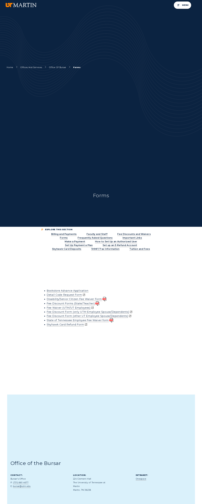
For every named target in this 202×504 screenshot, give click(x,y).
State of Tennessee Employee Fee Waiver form (78, 320)
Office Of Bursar (57, 67)
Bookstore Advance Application (67, 290)
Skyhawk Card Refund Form (65, 324)
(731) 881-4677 (21, 482)
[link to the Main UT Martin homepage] (21, 5)
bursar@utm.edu (22, 486)
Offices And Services (31, 67)
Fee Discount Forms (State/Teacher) (71, 303)
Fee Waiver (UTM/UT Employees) (69, 307)
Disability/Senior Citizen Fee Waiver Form (74, 299)
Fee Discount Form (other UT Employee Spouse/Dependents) (87, 316)
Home (10, 67)
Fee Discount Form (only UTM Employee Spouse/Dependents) (88, 311)
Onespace (141, 479)
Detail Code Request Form (64, 294)
